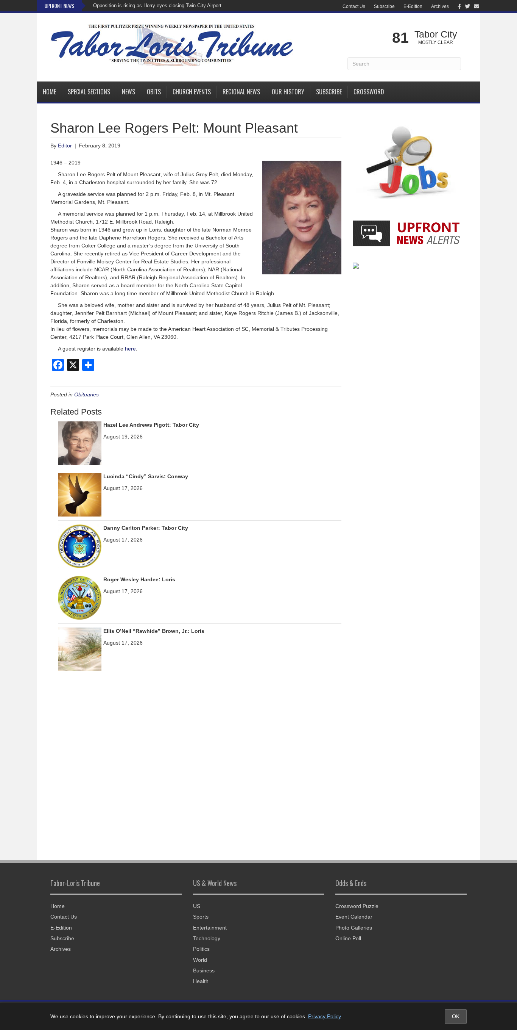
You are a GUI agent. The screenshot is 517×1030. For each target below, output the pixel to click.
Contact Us (354, 6)
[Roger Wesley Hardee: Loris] (79, 598)
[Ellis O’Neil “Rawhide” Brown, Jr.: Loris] (79, 649)
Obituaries (86, 394)
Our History (288, 91)
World (200, 960)
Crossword (368, 91)
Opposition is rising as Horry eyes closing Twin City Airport (157, 5)
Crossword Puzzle (356, 906)
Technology (206, 938)
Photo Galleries (353, 928)
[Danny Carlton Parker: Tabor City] (79, 546)
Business (204, 970)
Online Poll (348, 938)
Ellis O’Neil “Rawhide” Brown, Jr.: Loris (153, 631)
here (130, 349)
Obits (154, 91)
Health (201, 981)
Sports (201, 917)
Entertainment (210, 928)
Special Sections (89, 91)
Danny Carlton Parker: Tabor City (145, 528)
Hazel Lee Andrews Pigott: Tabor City (151, 425)
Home (49, 91)
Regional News (241, 91)
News (128, 91)
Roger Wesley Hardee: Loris (139, 579)
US (196, 906)
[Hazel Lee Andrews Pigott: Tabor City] (79, 443)
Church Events (192, 91)
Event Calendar (353, 917)
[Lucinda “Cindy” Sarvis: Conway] (79, 495)
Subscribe (384, 6)
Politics (201, 949)
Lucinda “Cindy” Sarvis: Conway (145, 476)
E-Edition (412, 6)
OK (455, 1016)
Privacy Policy (324, 1016)
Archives (440, 6)
